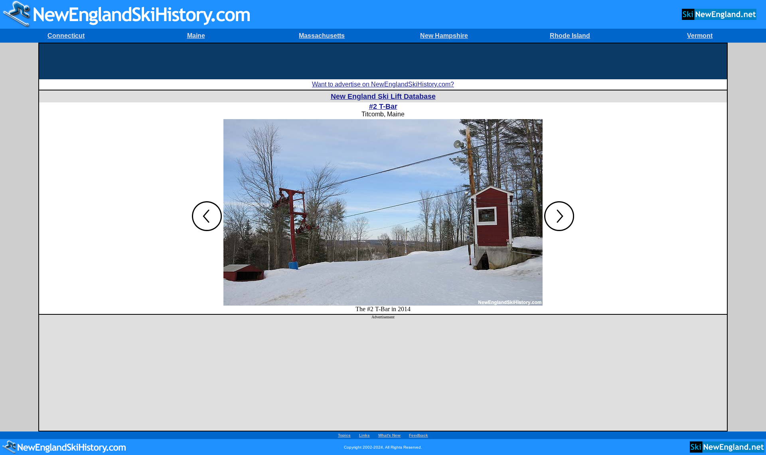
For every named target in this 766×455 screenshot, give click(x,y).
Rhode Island (570, 35)
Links (364, 435)
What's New (389, 435)
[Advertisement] (383, 61)
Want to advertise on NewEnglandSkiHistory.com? (383, 84)
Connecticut (66, 35)
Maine (196, 35)
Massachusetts (322, 35)
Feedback (418, 435)
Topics (344, 435)
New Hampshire (444, 35)
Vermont (700, 35)
